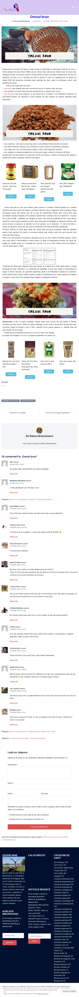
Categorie (58, 876)
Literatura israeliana (61, 923)
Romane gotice (60, 970)
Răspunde (14, 474)
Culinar (46, 21)
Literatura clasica (60, 898)
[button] (72, 7)
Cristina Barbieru (16, 608)
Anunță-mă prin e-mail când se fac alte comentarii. (29, 815)
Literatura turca (60, 945)
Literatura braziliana (61, 887)
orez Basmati (9, 94)
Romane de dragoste (62, 956)
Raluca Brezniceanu (21, 21)
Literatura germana (61, 920)
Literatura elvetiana (61, 912)
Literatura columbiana (62, 901)
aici (53, 335)
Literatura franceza (61, 917)
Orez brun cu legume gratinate (58, 413)
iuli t (11, 462)
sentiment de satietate (11, 400)
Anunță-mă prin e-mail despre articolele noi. (27, 819)
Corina (12, 627)
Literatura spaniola (61, 942)
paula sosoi (14, 667)
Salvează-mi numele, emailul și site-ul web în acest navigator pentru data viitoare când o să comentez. (39, 808)
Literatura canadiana (62, 890)
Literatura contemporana (63, 904)
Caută (34, 941)
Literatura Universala (62, 948)
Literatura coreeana (61, 909)
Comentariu (13, 765)
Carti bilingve (59, 862)
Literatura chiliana (61, 895)
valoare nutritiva (27, 400)
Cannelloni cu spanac (17, 413)
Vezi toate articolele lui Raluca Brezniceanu (39, 443)
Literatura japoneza (61, 928)
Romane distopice (61, 964)
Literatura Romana (61, 937)
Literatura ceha (60, 893)
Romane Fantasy (60, 967)
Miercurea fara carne (59, 21)
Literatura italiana (60, 926)
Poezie (56, 950)
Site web (44, 794)
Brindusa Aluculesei (18, 481)
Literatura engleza (61, 915)
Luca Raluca (14, 506)
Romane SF (58, 981)
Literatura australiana (62, 884)
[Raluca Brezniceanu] (13, 7)
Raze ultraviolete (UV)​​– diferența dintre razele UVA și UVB (32, 731)
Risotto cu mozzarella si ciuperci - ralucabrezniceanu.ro (31, 499)
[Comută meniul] (76, 7)
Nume (11, 783)
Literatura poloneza (61, 931)
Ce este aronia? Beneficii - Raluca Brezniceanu (28, 738)
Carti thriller (58, 873)
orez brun (47, 243)
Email (10, 794)
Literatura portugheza (62, 934)
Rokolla (13, 710)
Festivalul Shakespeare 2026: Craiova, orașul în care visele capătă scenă (39, 924)
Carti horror (58, 865)
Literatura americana (62, 879)
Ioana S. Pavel (15, 562)
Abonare (9, 943)
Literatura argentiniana (62, 882)
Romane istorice (60, 978)
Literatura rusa (59, 939)
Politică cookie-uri (43, 993)
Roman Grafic (59, 953)
